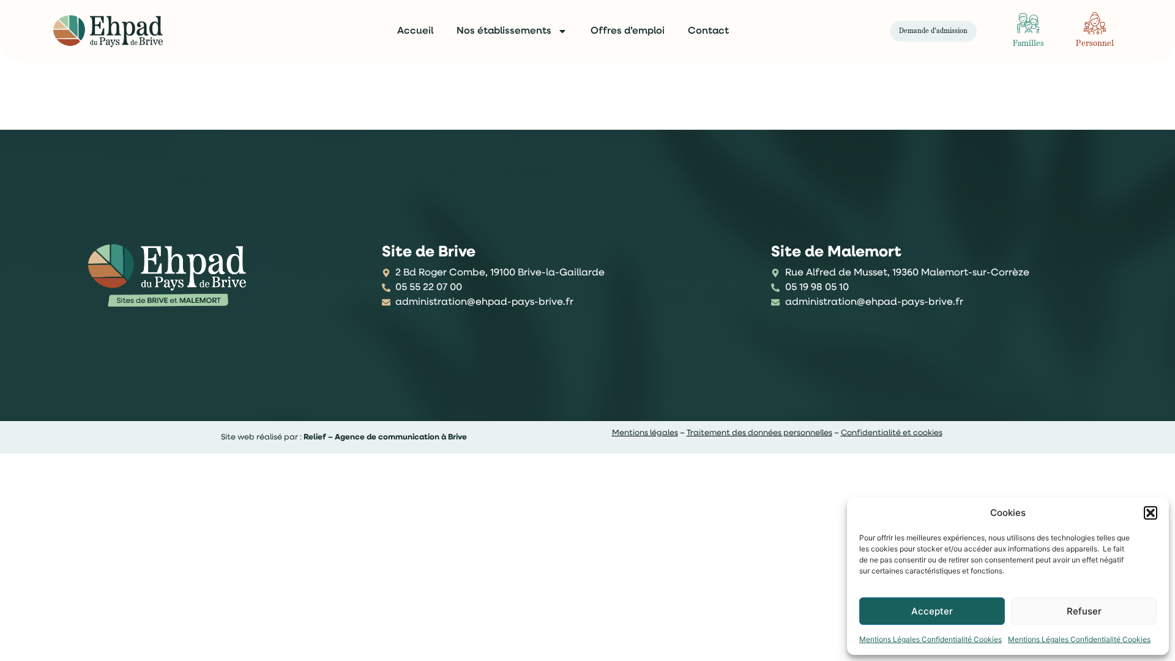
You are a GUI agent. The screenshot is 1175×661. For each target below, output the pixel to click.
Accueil (415, 31)
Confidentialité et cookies (891, 433)
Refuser (1084, 611)
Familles (1028, 43)
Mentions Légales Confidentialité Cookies (930, 639)
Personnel (1095, 43)
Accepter (932, 611)
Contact (708, 31)
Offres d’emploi (628, 31)
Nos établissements (504, 31)
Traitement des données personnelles (759, 433)
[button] (1150, 513)
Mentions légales (645, 433)
